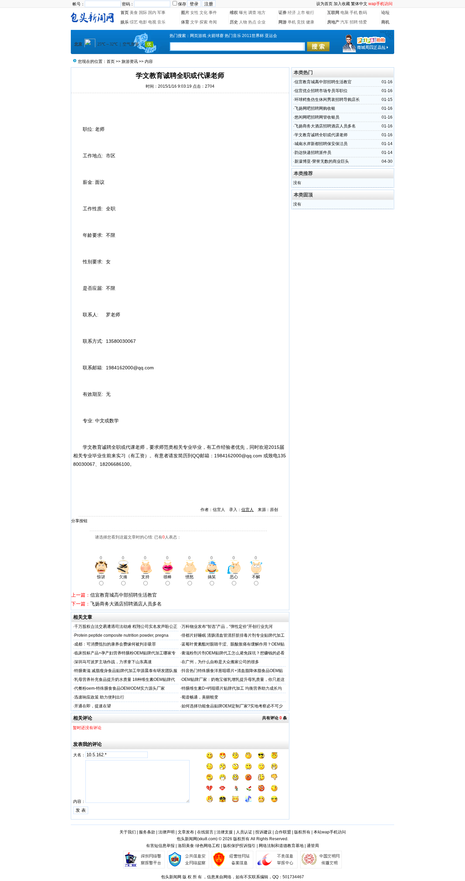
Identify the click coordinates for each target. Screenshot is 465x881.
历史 (234, 22)
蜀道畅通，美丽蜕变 (199, 697)
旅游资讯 (130, 61)
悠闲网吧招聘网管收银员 (316, 117)
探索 (203, 22)
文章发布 (186, 832)
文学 (194, 22)
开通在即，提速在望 (92, 706)
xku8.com (207, 838)
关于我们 (127, 832)
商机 (385, 22)
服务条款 (147, 832)
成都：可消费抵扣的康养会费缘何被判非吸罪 (115, 644)
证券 (282, 12)
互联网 (333, 12)
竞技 (301, 22)
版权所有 (302, 832)
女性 (194, 12)
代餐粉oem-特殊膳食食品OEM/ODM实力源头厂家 (119, 688)
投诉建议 (263, 832)
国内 (152, 12)
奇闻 (213, 22)
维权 (234, 12)
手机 (354, 12)
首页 (125, 12)
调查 (252, 12)
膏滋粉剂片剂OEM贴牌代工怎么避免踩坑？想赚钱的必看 (233, 653)
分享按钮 (79, 520)
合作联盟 (283, 832)
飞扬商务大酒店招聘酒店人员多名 (126, 603)
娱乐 (125, 22)
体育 (185, 22)
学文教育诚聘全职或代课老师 (321, 135)
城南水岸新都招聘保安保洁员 (321, 143)
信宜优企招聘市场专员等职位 (321, 90)
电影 (143, 22)
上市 (301, 12)
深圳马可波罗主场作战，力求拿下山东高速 (113, 661)
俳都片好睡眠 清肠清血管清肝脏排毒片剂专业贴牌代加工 (233, 635)
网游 (282, 22)
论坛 (385, 12)
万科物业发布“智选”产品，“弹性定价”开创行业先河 (227, 626)
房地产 (333, 22)
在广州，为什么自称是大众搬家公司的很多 (220, 661)
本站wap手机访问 (330, 832)
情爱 (363, 22)
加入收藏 (342, 3)
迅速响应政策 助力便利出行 (99, 697)
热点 (252, 22)
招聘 (354, 22)
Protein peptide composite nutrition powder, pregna (121, 635)
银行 (310, 12)
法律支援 (225, 832)
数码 (363, 12)
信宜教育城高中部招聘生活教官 (123, 595)
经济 (292, 12)
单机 (292, 22)
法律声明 (166, 832)
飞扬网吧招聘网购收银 (314, 108)
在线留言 (205, 832)
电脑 (344, 12)
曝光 (243, 12)
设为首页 (324, 3)
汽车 (344, 22)
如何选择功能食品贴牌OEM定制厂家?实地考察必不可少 (232, 706)
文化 (203, 12)
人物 (243, 22)
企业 (261, 22)
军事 (161, 12)
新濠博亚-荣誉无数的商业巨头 (321, 161)
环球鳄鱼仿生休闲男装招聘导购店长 (327, 99)
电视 (152, 22)
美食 (134, 12)
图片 (185, 12)
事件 (213, 12)
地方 (261, 12)
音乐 (161, 22)
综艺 (134, 22)
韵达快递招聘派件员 (312, 152)
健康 (310, 22)
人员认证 (244, 832)
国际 (143, 12)
